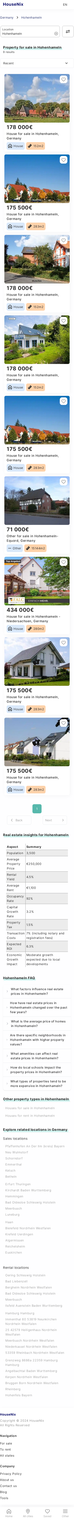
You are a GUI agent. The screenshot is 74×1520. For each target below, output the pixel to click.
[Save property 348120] (63, 79)
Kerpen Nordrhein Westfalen (26, 1377)
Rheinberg (13, 1389)
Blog (3, 1492)
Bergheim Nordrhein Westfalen (28, 1287)
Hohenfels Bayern (18, 1395)
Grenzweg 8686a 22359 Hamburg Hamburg (31, 1362)
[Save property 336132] (63, 160)
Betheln (11, 1176)
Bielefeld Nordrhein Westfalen (28, 1228)
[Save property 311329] (63, 240)
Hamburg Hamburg (19, 1313)
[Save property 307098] (63, 481)
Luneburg (12, 1214)
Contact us (8, 1486)
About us (7, 1480)
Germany (7, 17)
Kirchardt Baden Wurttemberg (28, 1190)
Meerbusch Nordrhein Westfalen (29, 1340)
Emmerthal (13, 1164)
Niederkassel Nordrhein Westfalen (31, 1346)
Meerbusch (13, 1208)
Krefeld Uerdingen (19, 1234)
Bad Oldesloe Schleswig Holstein (30, 1202)
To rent (5, 1449)
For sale (6, 1443)
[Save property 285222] (63, 642)
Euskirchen (13, 1252)
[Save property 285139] (63, 723)
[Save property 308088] (63, 401)
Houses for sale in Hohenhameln (30, 1108)
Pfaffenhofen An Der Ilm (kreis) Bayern (35, 1146)
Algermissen (14, 1240)
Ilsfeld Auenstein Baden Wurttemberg (33, 1305)
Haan (9, 1222)
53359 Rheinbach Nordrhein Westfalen (34, 1353)
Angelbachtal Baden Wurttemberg (31, 1371)
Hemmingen (14, 1196)
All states (7, 1455)
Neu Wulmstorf (16, 1152)
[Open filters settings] (68, 31)
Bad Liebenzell (16, 1281)
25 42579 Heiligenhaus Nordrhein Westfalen (31, 1332)
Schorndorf (14, 1158)
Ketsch (10, 1170)
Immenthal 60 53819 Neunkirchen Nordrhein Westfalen (31, 1321)
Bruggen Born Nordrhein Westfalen (31, 1383)
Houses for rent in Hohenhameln (30, 1116)
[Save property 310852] (63, 320)
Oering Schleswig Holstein (25, 1275)
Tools (4, 1498)
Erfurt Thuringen (18, 1184)
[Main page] (20, 5)
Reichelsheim (15, 1246)
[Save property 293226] (63, 562)
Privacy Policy (11, 1474)
